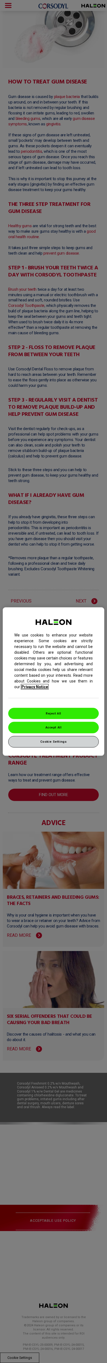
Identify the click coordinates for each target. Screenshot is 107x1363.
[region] (54, 681)
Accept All (54, 727)
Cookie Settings (53, 742)
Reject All (53, 713)
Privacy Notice (34, 686)
